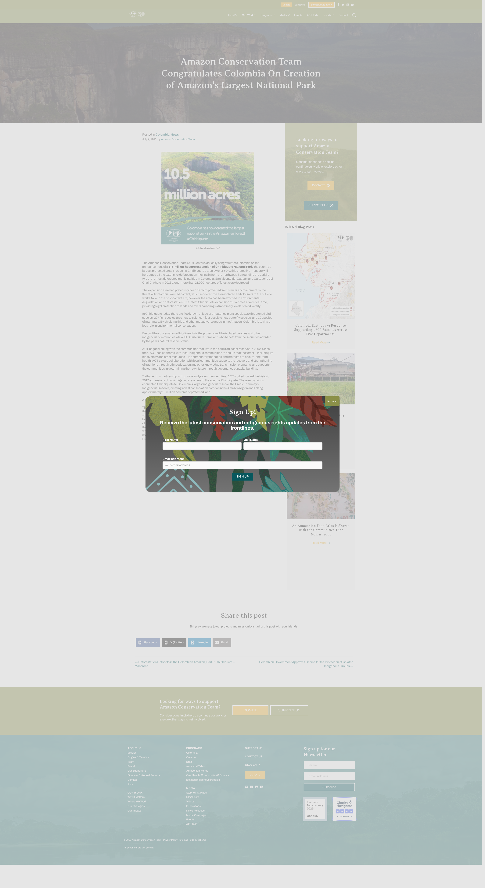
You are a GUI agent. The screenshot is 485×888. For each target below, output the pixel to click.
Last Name (250, 439)
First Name (170, 439)
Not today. (332, 401)
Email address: (173, 458)
